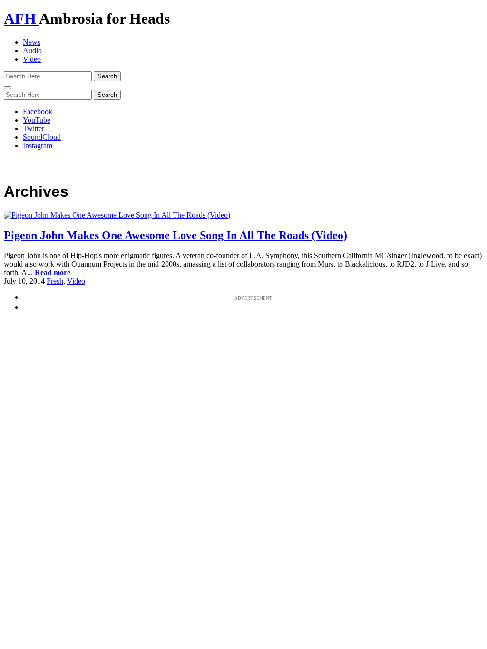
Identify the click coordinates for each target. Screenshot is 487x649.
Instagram (37, 146)
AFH (21, 18)
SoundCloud (42, 137)
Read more (52, 272)
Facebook (37, 111)
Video (32, 59)
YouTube (36, 120)
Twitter (33, 128)
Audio (32, 51)
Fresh (55, 281)
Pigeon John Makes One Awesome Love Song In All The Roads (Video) (175, 235)
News (31, 42)
